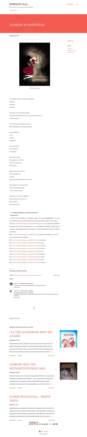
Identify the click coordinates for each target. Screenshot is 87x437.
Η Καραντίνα (69, 48)
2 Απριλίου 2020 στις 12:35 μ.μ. (26, 283)
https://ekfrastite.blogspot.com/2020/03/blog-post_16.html (30, 223)
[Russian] (45, 424)
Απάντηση (17, 287)
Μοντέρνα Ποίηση (71, 52)
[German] (35, 424)
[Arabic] (54, 424)
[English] (30, 424)
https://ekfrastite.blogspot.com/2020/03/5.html (25, 248)
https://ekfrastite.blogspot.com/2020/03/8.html (25, 257)
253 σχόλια (19, 387)
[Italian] (40, 424)
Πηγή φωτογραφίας (34, 88)
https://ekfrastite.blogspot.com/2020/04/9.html (25, 259)
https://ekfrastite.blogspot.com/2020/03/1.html (25, 234)
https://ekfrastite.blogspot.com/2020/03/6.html (25, 251)
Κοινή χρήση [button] (70, 41)
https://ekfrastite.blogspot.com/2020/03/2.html (25, 240)
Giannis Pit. (16, 290)
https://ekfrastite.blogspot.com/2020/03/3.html (25, 243)
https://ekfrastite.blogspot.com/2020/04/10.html (26, 262)
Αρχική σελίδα (13, 10)
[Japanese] (50, 424)
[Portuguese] (47, 424)
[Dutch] (42, 424)
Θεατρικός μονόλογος (71, 50)
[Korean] (52, 424)
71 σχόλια (19, 420)
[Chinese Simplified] (57, 424)
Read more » (51, 355)
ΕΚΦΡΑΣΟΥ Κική (18, 4)
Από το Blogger (44, 431)
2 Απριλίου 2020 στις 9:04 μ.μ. (26, 290)
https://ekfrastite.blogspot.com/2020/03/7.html (25, 254)
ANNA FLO (16, 283)
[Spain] (37, 424)
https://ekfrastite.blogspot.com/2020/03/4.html (25, 245)
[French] (32, 424)
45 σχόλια (19, 355)
